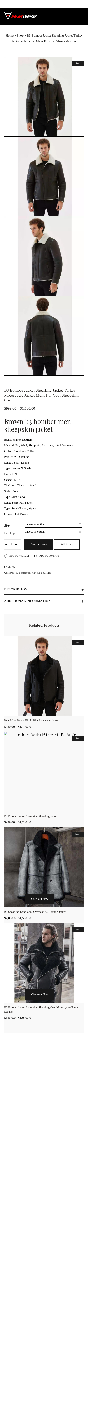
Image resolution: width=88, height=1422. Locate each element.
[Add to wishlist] (59, 906)
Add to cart (66, 544)
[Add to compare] (68, 906)
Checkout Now (38, 544)
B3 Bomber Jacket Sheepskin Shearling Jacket (30, 816)
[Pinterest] (53, 1410)
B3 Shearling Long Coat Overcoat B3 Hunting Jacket (35, 911)
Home (10, 35)
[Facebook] (35, 1410)
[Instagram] (44, 1410)
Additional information (27, 601)
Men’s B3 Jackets (42, 572)
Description (15, 589)
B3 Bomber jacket (24, 572)
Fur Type (10, 533)
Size (7, 525)
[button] (20, 906)
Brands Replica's (26, 1283)
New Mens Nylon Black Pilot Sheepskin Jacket (31, 720)
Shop (20, 35)
